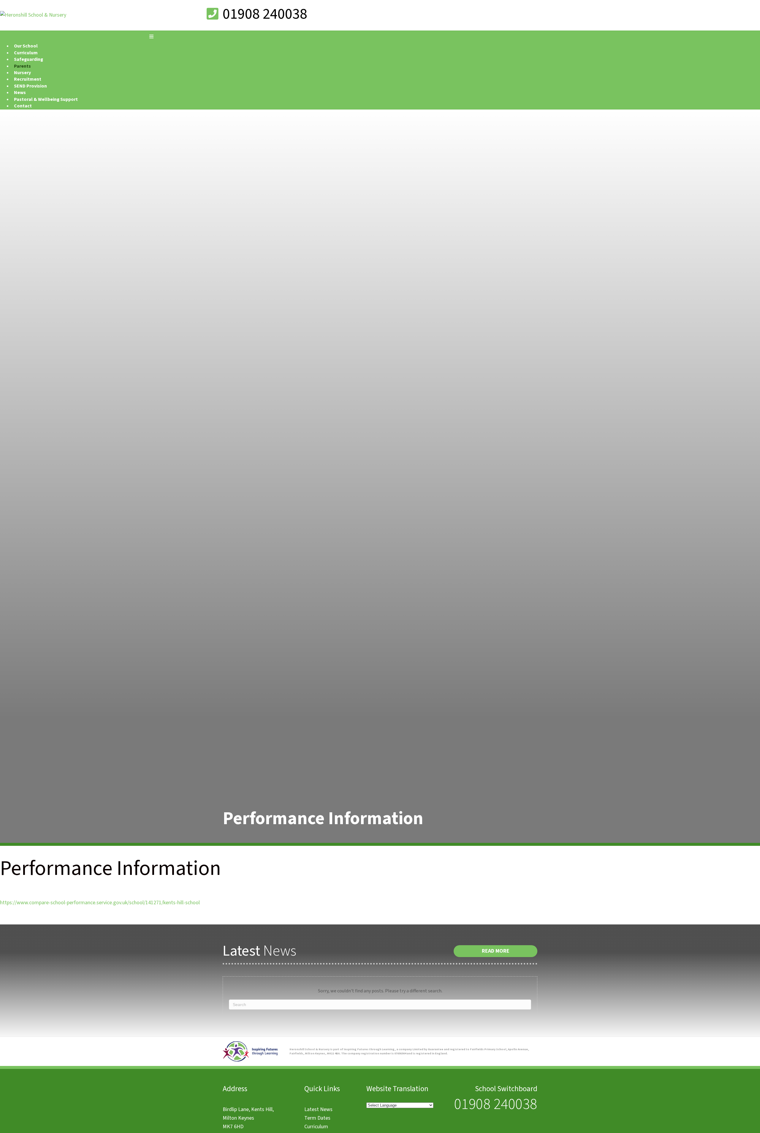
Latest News (318, 1109)
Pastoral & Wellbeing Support (46, 99)
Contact (23, 106)
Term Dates (317, 1118)
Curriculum (316, 1126)
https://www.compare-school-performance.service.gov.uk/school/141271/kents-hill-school (100, 902)
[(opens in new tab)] (250, 1060)
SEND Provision (30, 86)
